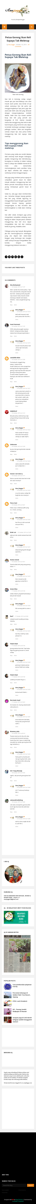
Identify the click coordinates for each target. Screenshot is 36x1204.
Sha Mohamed (15, 285)
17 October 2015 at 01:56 (18, 591)
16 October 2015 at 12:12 (18, 413)
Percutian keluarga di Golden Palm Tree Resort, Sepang (21, 995)
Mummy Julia (14, 731)
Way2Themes (19, 1199)
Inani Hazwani (15, 324)
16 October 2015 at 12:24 (18, 446)
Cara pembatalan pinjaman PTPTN (22, 986)
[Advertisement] (18, 1108)
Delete (15, 305)
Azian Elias (13, 589)
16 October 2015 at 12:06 (18, 359)
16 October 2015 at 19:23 (24, 532)
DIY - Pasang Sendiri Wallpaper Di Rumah (20, 1010)
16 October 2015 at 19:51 (18, 561)
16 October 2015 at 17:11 (18, 475)
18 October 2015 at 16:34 (23, 605)
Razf (11, 616)
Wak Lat (13, 532)
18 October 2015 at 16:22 (23, 430)
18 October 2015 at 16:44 (23, 787)
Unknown (13, 444)
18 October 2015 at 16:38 (23, 662)
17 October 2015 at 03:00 (21, 616)
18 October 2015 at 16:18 (23, 311)
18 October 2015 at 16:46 (23, 819)
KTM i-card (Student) (20, 1001)
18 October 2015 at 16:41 (23, 717)
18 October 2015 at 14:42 (18, 802)
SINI (16, 120)
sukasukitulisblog (16, 800)
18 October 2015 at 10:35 (18, 773)
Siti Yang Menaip (16, 771)
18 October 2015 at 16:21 (23, 388)
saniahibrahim (15, 358)
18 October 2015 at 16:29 (23, 490)
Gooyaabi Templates (18, 1201)
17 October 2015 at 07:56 (18, 645)
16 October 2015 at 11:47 (18, 287)
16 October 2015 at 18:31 (18, 505)
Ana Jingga (11, 44)
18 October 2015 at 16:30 (23, 519)
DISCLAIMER (5, 1190)
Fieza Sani (13, 503)
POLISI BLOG (22, 1190)
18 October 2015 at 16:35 (23, 631)
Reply (11, 305)
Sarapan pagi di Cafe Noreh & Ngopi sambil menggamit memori (22, 1020)
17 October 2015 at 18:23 (18, 702)
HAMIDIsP (13, 411)
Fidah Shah (14, 644)
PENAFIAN (4, 1192)
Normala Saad (15, 700)
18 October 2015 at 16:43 (23, 754)
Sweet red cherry (16, 474)
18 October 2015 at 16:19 (23, 343)
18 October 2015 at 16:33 (23, 576)
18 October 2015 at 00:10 (18, 733)
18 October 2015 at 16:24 (23, 461)
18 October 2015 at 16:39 (23, 689)
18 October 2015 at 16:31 (23, 547)
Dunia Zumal (14, 560)
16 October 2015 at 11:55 (18, 326)
